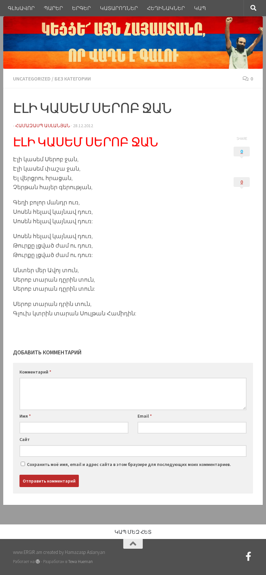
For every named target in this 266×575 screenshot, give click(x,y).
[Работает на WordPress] (38, 561)
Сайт (24, 439)
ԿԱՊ (200, 8)
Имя (25, 416)
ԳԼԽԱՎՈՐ (21, 8)
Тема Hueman (80, 561)
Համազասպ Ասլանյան (42, 125)
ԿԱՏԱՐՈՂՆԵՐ (119, 8)
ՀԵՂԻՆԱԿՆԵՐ (166, 8)
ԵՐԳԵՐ (81, 8)
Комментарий (35, 372)
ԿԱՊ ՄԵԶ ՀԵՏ (133, 532)
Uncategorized (32, 78)
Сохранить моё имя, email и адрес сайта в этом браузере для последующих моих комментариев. (129, 464)
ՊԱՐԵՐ (53, 8)
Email (145, 416)
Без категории (72, 78)
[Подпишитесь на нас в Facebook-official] (248, 556)
